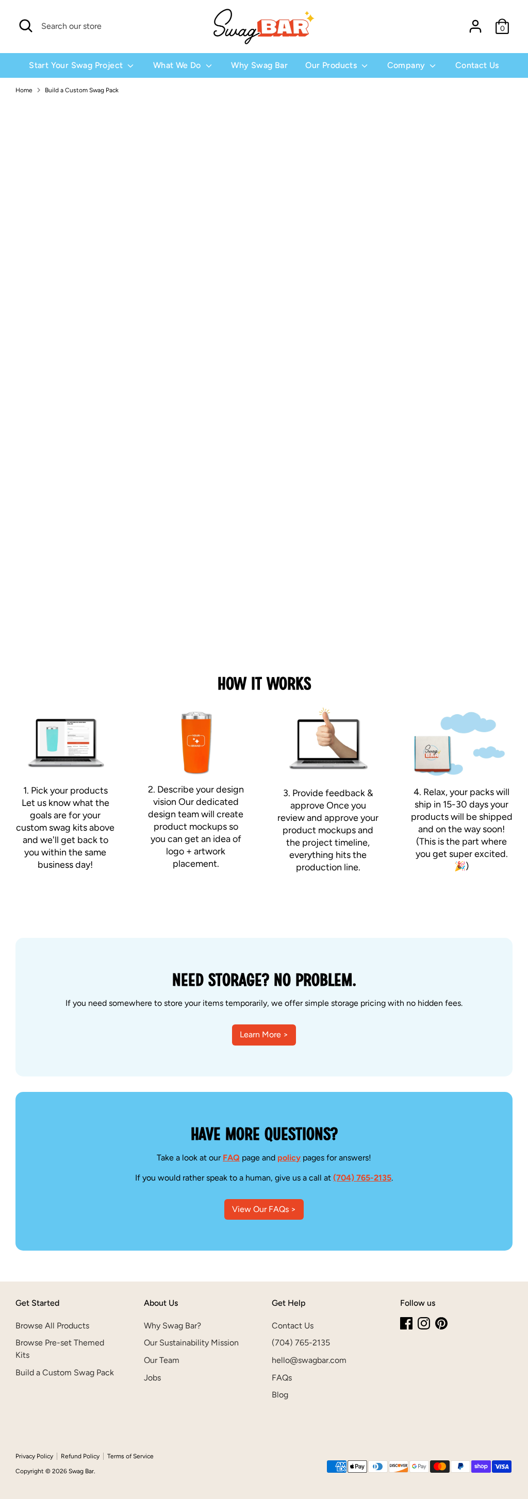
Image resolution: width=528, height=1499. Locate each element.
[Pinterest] (441, 1323)
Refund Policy (80, 1456)
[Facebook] (406, 1323)
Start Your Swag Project (77, 65)
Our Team (161, 1360)
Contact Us (477, 65)
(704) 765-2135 (301, 1343)
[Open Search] (25, 25)
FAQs (282, 1378)
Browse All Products (52, 1325)
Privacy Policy (34, 1456)
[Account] (475, 26)
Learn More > (264, 1034)
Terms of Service (130, 1456)
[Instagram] (424, 1323)
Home (23, 90)
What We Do (178, 65)
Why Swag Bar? (172, 1325)
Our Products (332, 65)
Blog (280, 1395)
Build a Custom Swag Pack (82, 90)
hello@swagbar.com (309, 1360)
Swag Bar (81, 1471)
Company (407, 65)
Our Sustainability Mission (191, 1343)
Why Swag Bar (259, 65)
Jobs (152, 1378)
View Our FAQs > (264, 1209)
